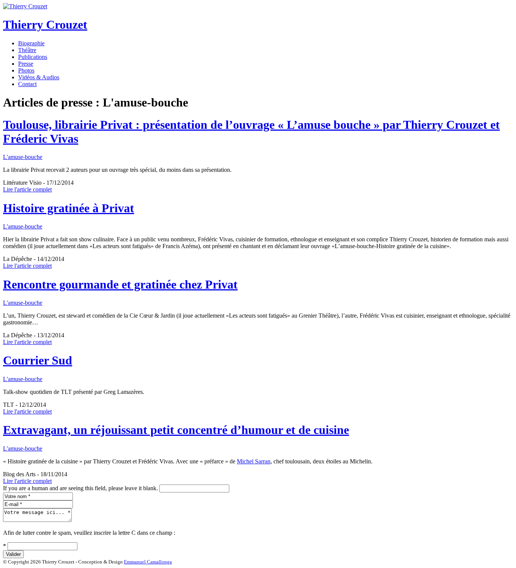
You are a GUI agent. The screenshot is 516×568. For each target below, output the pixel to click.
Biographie (31, 43)
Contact (27, 84)
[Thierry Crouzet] (25, 6)
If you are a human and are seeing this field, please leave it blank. (81, 488)
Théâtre (27, 50)
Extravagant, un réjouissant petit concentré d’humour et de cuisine (176, 430)
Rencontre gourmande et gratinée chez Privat (120, 284)
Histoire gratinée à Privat (68, 208)
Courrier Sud (37, 360)
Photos (26, 70)
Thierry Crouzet (45, 24)
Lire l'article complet (27, 189)
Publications (32, 57)
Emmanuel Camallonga (148, 562)
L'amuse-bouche (22, 157)
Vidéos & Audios (38, 77)
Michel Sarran (253, 461)
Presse (25, 63)
